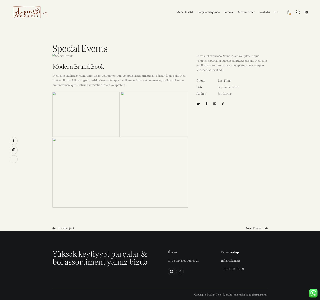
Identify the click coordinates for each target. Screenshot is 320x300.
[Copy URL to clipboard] (223, 103)
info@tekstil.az (230, 260)
